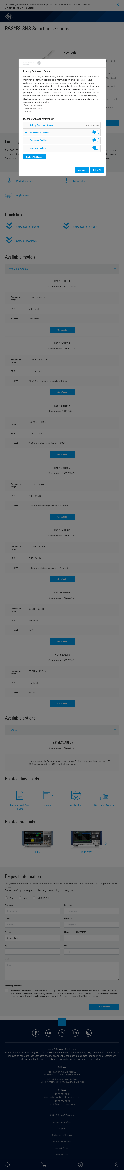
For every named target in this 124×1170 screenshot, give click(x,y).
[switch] (95, 132)
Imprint (27, 111)
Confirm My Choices (34, 157)
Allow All (81, 170)
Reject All (97, 170)
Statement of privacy (34, 108)
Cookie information (33, 105)
